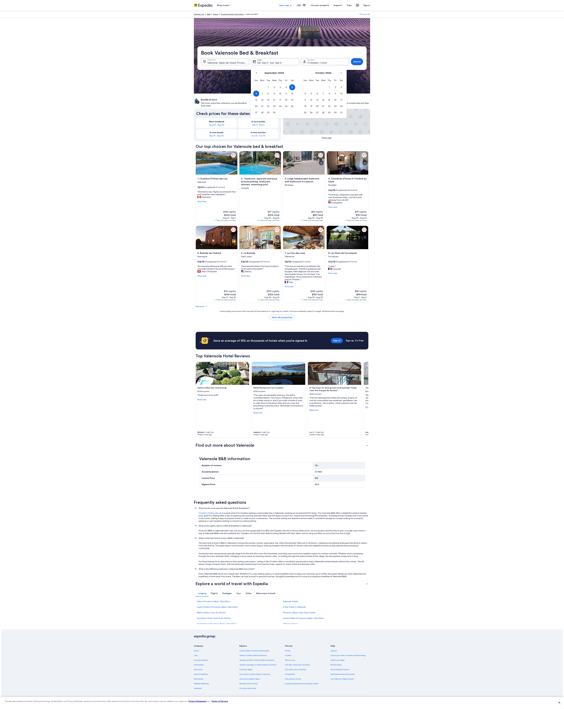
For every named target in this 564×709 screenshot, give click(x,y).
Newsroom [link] (198, 669)
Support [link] (333, 651)
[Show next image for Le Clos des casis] (321, 237)
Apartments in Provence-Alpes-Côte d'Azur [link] (216, 623)
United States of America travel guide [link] (254, 651)
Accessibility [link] (290, 674)
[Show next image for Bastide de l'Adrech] (234, 237)
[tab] (202, 593)
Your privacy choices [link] (293, 679)
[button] (268, 87)
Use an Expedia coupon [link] (339, 669)
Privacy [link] (288, 651)
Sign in (366, 5)
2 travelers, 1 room (317, 62)
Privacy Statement (197, 701)
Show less (201, 201)
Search (357, 61)
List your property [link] (201, 660)
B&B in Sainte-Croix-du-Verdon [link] (211, 612)
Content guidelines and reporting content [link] (301, 683)
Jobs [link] (196, 655)
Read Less (201, 399)
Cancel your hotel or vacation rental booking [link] (348, 655)
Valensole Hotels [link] (290, 601)
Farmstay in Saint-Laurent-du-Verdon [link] (214, 618)
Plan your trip (365, 14)
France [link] (215, 14)
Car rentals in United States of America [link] (254, 674)
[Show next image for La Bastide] (277, 237)
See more (200, 306)
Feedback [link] (198, 688)
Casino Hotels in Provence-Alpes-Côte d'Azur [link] (217, 607)
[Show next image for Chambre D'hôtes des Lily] (234, 162)
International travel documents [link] (342, 674)
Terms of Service (219, 701)
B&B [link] (208, 14)
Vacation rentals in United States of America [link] (256, 660)
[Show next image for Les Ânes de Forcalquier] (364, 237)
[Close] (559, 702)
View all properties (282, 317)
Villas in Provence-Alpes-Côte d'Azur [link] (213, 601)
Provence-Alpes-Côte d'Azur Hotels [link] (299, 612)
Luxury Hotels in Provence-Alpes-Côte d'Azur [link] (303, 618)
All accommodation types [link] (249, 679)
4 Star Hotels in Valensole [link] (294, 607)
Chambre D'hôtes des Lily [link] (210, 513)
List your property (320, 5)
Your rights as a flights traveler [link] (342, 679)
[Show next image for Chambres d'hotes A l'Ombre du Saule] (364, 162)
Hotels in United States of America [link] (253, 655)
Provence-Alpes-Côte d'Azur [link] (232, 14)
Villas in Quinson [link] (290, 623)
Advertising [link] (198, 679)
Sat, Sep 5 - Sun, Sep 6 (269, 62)
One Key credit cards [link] (247, 688)
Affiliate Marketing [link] (201, 683)
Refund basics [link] (336, 665)
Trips (349, 5)
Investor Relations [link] (201, 674)
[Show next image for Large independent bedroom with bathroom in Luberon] (321, 162)
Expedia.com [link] (199, 14)
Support (338, 5)
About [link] (196, 651)
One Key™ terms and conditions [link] (297, 665)
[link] (233, 155)
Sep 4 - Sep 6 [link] (258, 124)
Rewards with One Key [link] (248, 683)
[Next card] (364, 399)
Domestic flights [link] (245, 669)
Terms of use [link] (290, 660)
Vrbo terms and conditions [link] (295, 669)
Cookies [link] (288, 655)
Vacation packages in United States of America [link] (257, 665)
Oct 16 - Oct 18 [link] (258, 135)
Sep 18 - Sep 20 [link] (216, 135)
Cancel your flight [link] (337, 660)
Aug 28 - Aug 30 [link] (216, 124)
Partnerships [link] (199, 665)
